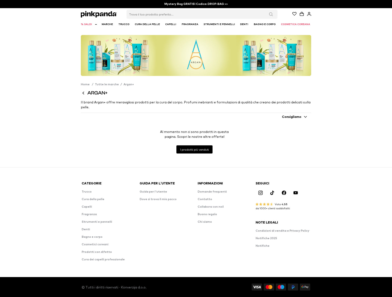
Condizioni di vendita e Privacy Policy (282, 230)
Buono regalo (207, 214)
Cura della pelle (93, 199)
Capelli (87, 206)
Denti (86, 229)
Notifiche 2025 (266, 238)
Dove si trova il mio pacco (158, 199)
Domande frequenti (212, 191)
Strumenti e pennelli (97, 221)
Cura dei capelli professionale (103, 259)
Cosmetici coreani (95, 244)
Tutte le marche (107, 84)
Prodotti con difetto (97, 252)
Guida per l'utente (153, 191)
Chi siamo (205, 221)
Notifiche (263, 245)
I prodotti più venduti (194, 149)
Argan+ (129, 84)
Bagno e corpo (92, 237)
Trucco (87, 191)
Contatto (205, 199)
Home (87, 84)
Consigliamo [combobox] (291, 116)
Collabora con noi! (211, 206)
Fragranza (89, 214)
